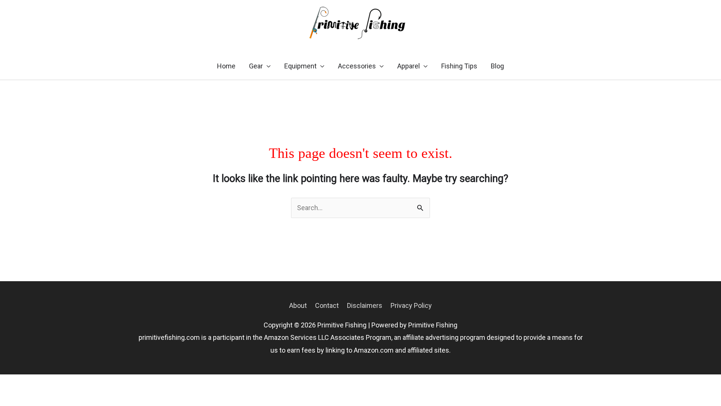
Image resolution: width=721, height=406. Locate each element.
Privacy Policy (411, 305)
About (298, 305)
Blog (497, 66)
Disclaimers (364, 305)
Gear (256, 66)
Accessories (357, 66)
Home (226, 66)
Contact (327, 305)
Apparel (408, 66)
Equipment (300, 66)
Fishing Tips (459, 66)
